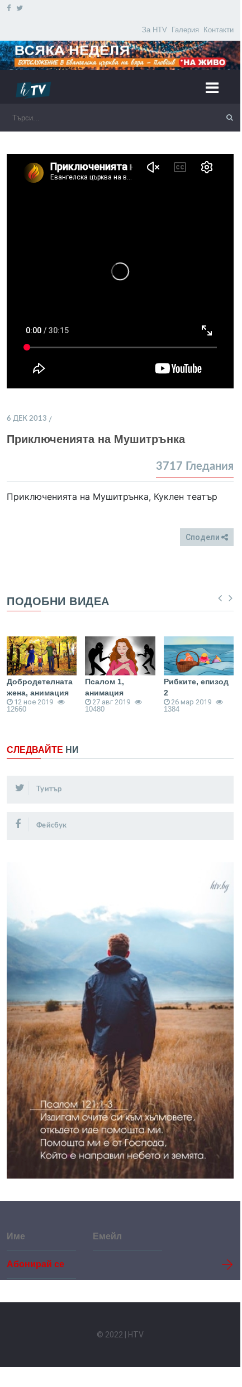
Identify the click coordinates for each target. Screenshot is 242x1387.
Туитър (48, 789)
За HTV (154, 30)
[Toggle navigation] (216, 87)
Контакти (218, 30)
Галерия (185, 30)
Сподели (203, 537)
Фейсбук (51, 825)
